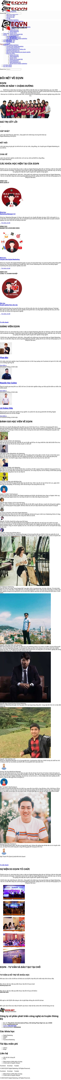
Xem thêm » (3, 365)
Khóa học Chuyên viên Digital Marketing (10, 258)
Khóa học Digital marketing (10, 45)
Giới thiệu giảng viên (12, 39)
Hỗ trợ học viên (10, 40)
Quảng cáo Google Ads (16, 59)
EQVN (5, 35)
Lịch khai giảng (7, 65)
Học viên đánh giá (11, 37)
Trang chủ (6, 33)
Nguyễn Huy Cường (8, 383)
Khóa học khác (10, 53)
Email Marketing (14, 60)
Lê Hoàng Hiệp (6, 408)
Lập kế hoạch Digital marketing (18, 63)
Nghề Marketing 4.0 (15, 62)
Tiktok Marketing (14, 56)
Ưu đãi (8, 43)
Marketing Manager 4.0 (12, 50)
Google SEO (13, 58)
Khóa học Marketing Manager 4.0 (7, 213)
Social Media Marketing (13, 48)
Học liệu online (7, 66)
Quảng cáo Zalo (14, 55)
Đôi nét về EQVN (11, 36)
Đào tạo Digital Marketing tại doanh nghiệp (18, 52)
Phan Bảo (4, 357)
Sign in (2, 44)
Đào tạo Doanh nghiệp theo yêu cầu (9, 304)
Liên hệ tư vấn (10, 42)
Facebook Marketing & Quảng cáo (16, 49)
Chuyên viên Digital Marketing (14, 46)
